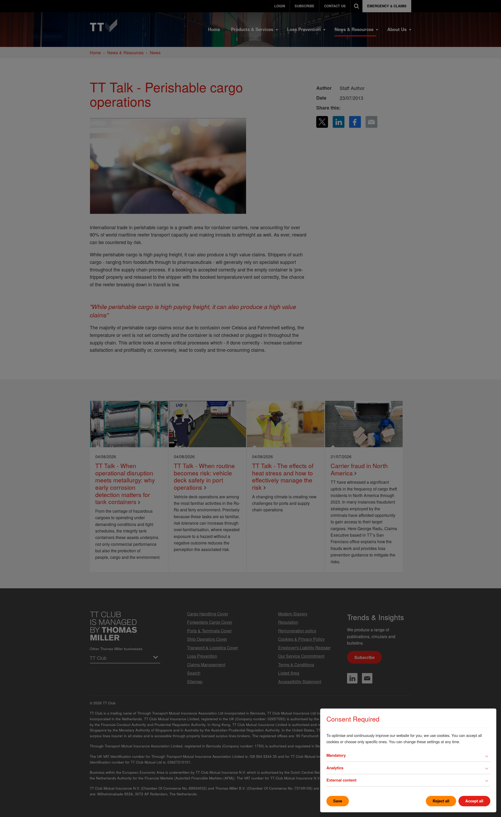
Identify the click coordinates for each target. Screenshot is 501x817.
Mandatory (336, 755)
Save (337, 801)
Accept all (474, 801)
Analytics (334, 768)
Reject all (441, 801)
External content (341, 780)
